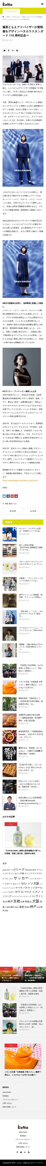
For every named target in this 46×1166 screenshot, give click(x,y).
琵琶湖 (27, 907)
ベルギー (10, 892)
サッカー (21, 877)
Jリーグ (19, 869)
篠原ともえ (13, 503)
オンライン (9, 873)
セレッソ (17, 883)
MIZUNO (28, 870)
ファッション (11, 11)
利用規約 (6, 1096)
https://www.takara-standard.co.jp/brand (20, 480)
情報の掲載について (9, 1107)
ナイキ (19, 887)
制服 (6, 503)
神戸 (33, 906)
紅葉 (38, 907)
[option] (11, 975)
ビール (5, 892)
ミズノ (36, 891)
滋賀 (21, 906)
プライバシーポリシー (10, 1099)
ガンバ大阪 (19, 873)
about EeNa (7, 1092)
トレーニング (10, 888)
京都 (16, 901)
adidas (5, 870)
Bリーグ (10, 870)
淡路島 (16, 907)
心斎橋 (7, 907)
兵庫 (23, 901)
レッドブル (30, 896)
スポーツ (8, 883)
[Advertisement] (23, 940)
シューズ (32, 878)
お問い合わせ (7, 1103)
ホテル (19, 891)
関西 (6, 910)
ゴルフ (10, 879)
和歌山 (28, 901)
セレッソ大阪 (30, 883)
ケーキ (5, 878)
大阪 (35, 900)
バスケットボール (32, 887)
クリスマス (37, 873)
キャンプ (28, 873)
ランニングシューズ (19, 896)
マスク (28, 891)
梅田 (12, 907)
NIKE (34, 870)
